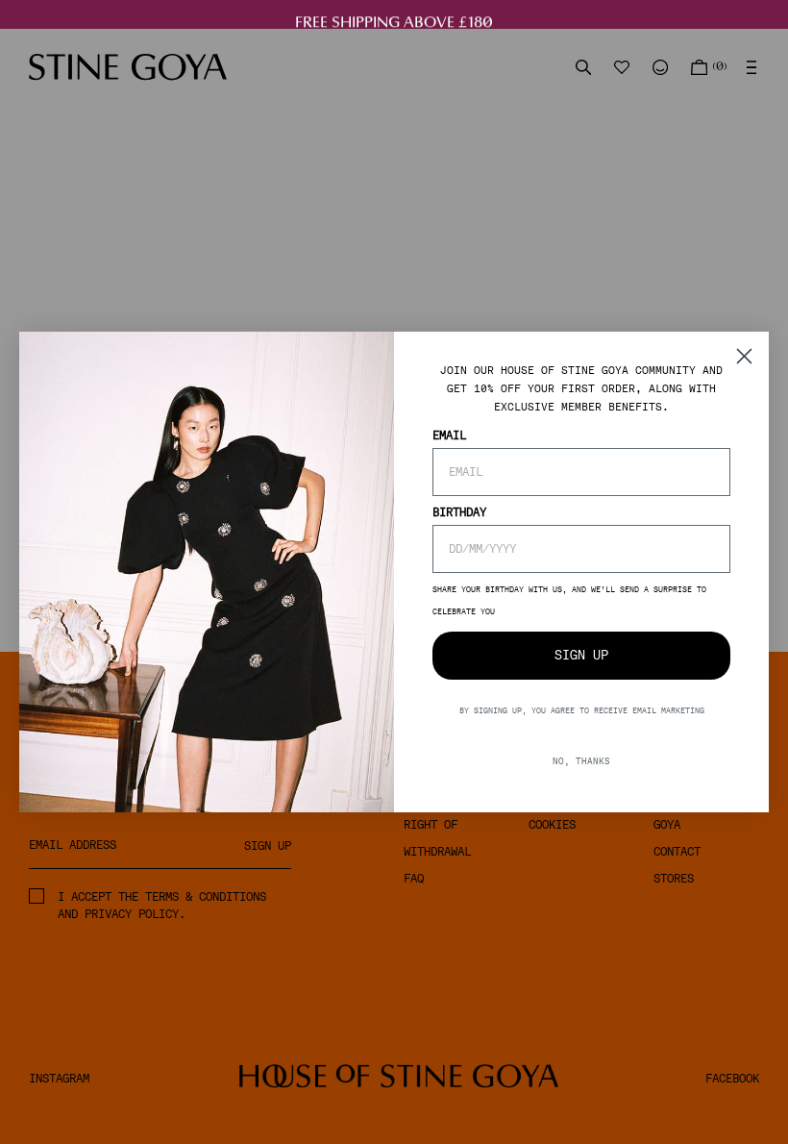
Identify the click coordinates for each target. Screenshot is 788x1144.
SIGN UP (581, 655)
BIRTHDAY (459, 512)
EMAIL (449, 435)
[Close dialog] (744, 356)
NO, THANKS (581, 761)
